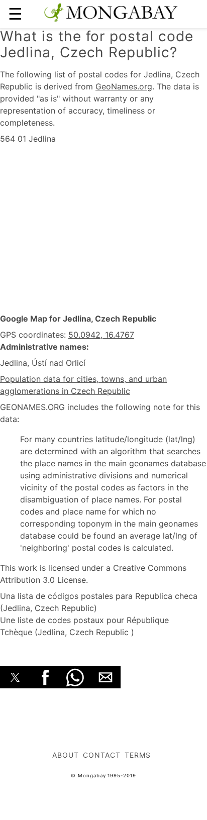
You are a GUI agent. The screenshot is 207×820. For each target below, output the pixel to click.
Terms (138, 755)
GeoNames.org (123, 86)
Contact (102, 755)
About (65, 755)
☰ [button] (15, 14)
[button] (15, 677)
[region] (103, 229)
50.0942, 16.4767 (101, 335)
